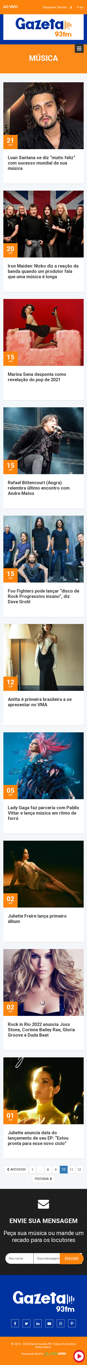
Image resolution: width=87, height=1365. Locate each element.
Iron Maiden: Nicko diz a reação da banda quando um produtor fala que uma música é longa (43, 271)
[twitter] (26, 1323)
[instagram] (60, 1323)
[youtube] (49, 1323)
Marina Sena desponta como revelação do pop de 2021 (37, 377)
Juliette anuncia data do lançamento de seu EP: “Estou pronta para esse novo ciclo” (38, 1138)
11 (71, 1170)
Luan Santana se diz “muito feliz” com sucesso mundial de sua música (41, 163)
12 (79, 1170)
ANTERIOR (17, 1169)
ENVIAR (72, 1258)
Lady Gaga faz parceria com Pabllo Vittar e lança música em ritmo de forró (43, 813)
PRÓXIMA (42, 1179)
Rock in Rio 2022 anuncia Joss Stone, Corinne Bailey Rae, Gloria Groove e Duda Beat (41, 1030)
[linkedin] (38, 1323)
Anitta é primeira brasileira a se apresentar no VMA (40, 702)
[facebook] (15, 1323)
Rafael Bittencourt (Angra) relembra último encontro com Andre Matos (39, 488)
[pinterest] (72, 1323)
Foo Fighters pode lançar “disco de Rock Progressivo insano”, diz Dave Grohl (43, 596)
